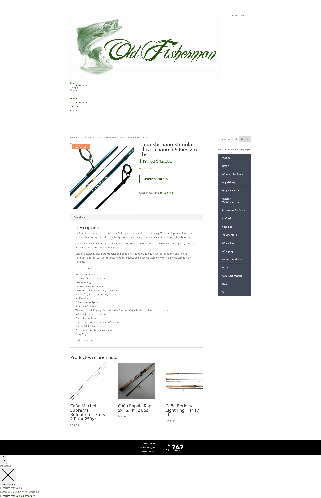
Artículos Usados (232, 275)
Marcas (81, 137)
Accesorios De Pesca (233, 210)
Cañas (226, 157)
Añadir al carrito (155, 179)
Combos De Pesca (232, 174)
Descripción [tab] (80, 217)
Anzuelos (227, 226)
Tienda (74, 87)
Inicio (73, 137)
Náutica (227, 267)
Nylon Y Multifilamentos (231, 200)
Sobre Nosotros (78, 85)
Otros (225, 292)
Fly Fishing (228, 182)
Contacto (75, 90)
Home (73, 83)
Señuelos (228, 218)
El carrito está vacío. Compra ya (17, 495)
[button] (71, 143)
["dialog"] (160, 481)
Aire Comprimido (232, 259)
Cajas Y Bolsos (230, 190)
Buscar (245, 139)
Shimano (90, 137)
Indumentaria (229, 234)
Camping (227, 251)
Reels (225, 166)
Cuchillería (228, 243)
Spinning (169, 192)
